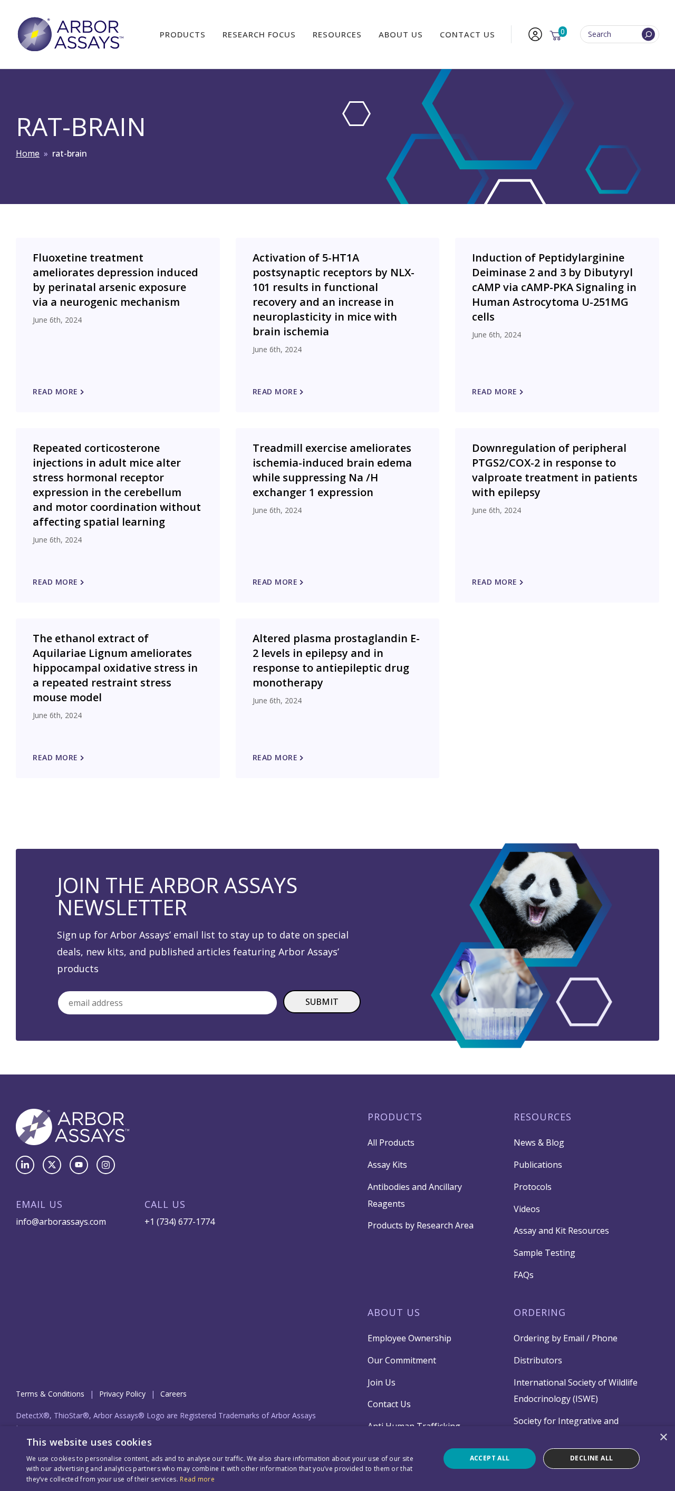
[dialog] (337, 1458)
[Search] (648, 34)
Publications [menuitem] (538, 1164)
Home (28, 153)
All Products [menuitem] (391, 1142)
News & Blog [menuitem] (539, 1142)
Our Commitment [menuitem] (402, 1360)
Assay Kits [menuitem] (387, 1164)
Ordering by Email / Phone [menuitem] (566, 1338)
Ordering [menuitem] (540, 1312)
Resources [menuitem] (337, 34)
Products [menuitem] (183, 34)
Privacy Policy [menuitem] (122, 1394)
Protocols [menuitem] (533, 1187)
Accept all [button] (490, 1458)
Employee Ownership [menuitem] (409, 1338)
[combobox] (619, 34)
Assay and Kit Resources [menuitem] (561, 1230)
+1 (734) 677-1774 (179, 1221)
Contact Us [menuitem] (467, 34)
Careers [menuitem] (173, 1394)
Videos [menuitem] (527, 1209)
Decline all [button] (591, 1458)
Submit (322, 1002)
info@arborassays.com (61, 1221)
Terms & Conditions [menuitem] (50, 1394)
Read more (197, 1479)
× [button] (663, 1437)
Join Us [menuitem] (382, 1382)
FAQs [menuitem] (524, 1275)
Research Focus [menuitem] (259, 34)
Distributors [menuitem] (538, 1360)
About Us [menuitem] (401, 34)
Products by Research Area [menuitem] (421, 1225)
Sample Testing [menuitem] (544, 1252)
